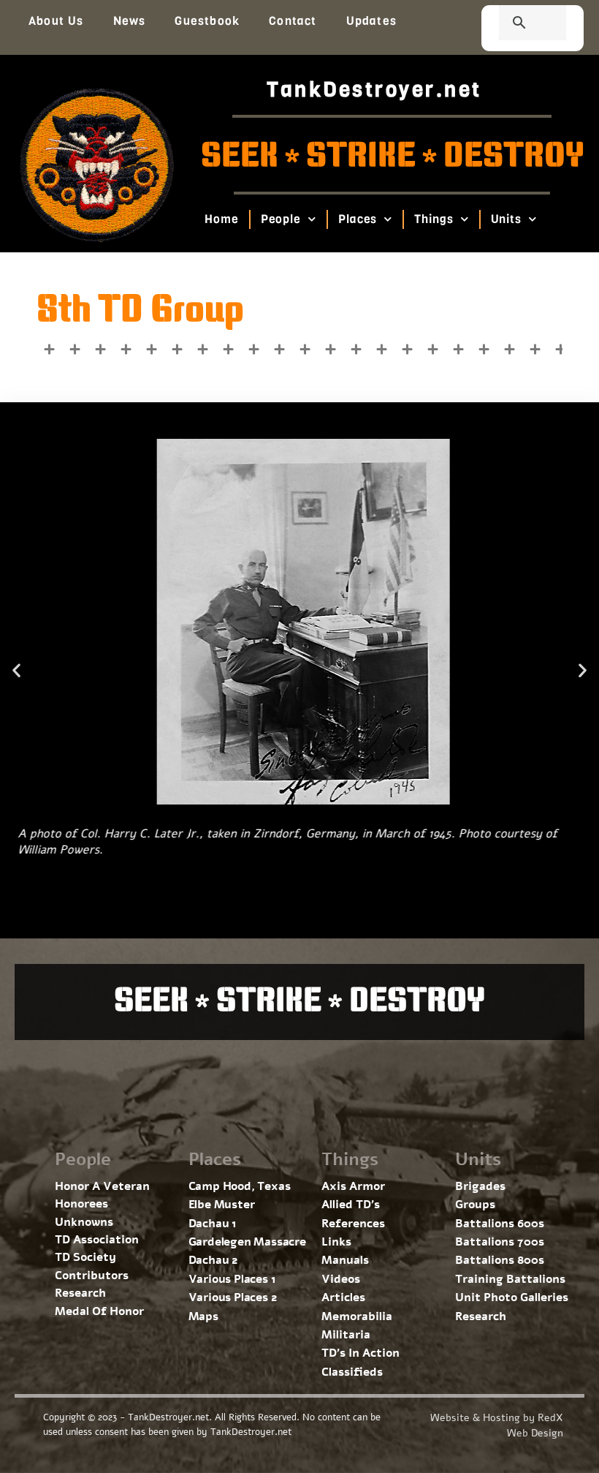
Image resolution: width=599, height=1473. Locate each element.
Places (357, 219)
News (129, 21)
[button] (16, 670)
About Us (56, 21)
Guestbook (207, 21)
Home (222, 219)
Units (506, 219)
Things (433, 219)
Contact (292, 21)
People (281, 219)
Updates (371, 21)
